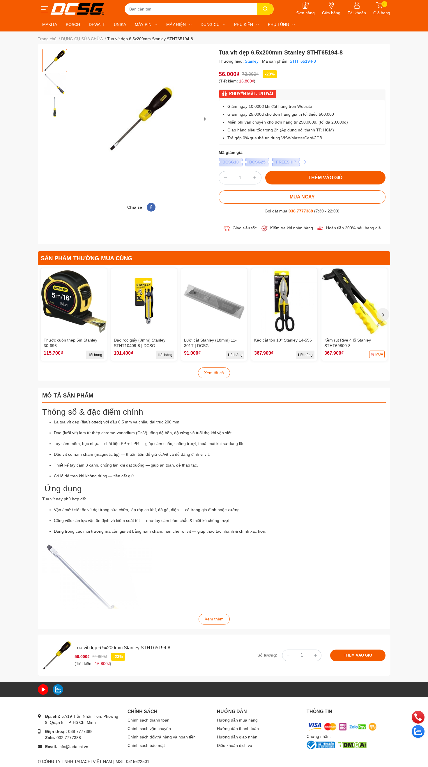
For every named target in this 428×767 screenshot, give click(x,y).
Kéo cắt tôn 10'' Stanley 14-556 (283, 340)
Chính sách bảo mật (146, 745)
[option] (54, 60)
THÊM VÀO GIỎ (325, 177)
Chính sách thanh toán (148, 720)
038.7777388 (301, 211)
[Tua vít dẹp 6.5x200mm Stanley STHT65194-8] (141, 119)
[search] (265, 9)
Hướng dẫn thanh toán (238, 728)
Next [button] (204, 118)
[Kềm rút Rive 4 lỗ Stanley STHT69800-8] (354, 301)
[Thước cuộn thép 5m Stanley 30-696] (74, 301)
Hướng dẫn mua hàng (237, 720)
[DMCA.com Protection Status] (352, 744)
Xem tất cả (214, 372)
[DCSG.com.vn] (77, 9)
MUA (379, 354)
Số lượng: (267, 655)
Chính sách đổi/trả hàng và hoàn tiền (162, 737)
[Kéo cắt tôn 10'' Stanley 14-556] (284, 301)
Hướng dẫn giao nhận (237, 737)
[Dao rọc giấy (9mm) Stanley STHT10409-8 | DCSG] (144, 301)
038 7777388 (80, 731)
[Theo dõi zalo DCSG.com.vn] (58, 689)
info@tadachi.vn (73, 746)
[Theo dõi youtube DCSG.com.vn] (43, 689)
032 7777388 (68, 737)
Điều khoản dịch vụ (234, 745)
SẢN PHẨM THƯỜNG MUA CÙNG (86, 258)
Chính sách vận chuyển (149, 728)
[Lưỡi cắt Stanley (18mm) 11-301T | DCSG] (214, 301)
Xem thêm (214, 619)
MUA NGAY (302, 196)
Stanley (252, 61)
